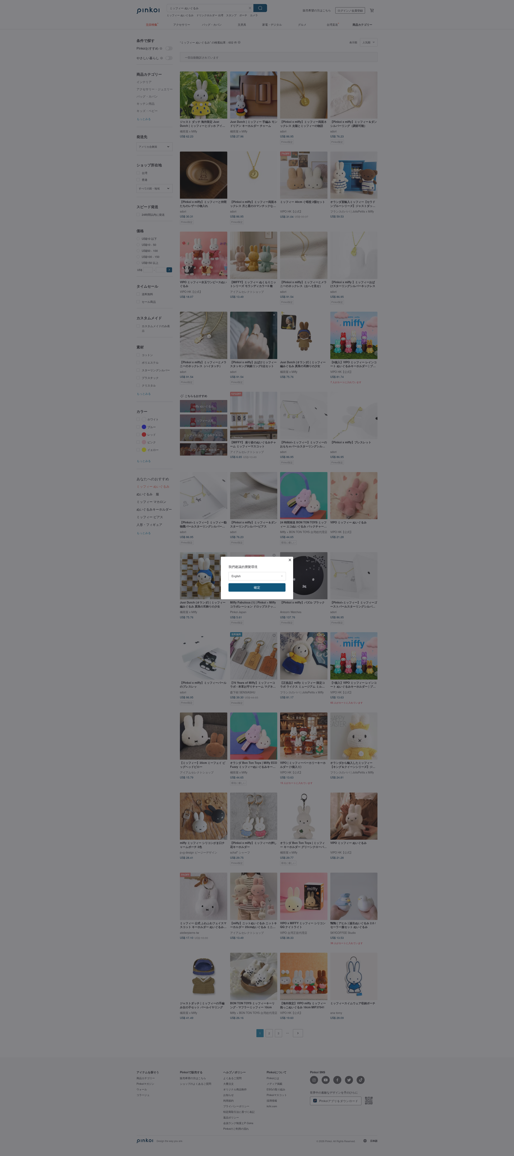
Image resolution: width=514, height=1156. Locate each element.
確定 (257, 587)
